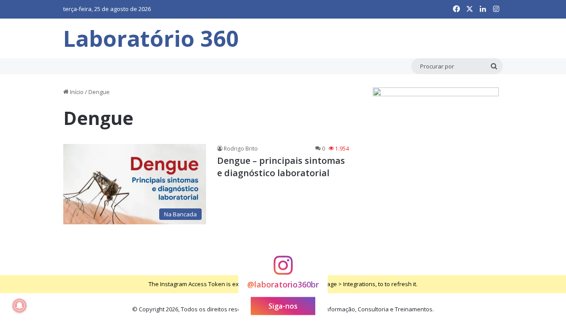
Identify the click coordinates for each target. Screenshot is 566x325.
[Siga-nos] (283, 269)
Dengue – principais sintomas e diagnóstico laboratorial (281, 167)
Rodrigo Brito (241, 148)
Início (76, 92)
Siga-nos (283, 305)
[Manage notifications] (19, 306)
